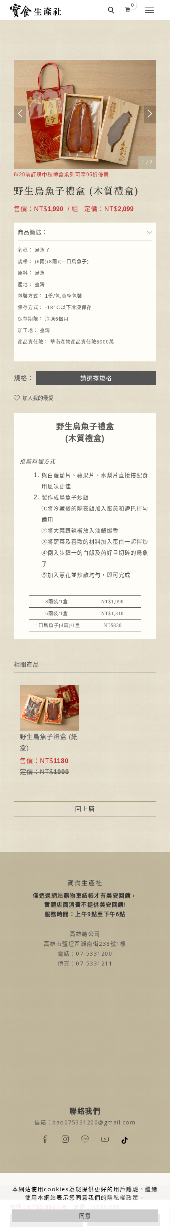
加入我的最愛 (37, 398)
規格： (24, 378)
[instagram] (65, 1139)
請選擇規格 (96, 378)
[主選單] (149, 10)
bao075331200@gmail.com (94, 1122)
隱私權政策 (123, 1197)
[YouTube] (105, 1139)
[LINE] (85, 1139)
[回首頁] (35, 10)
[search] (112, 11)
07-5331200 (94, 953)
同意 (85, 1215)
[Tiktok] (124, 1140)
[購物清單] (128, 8)
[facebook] (45, 1139)
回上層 (85, 808)
